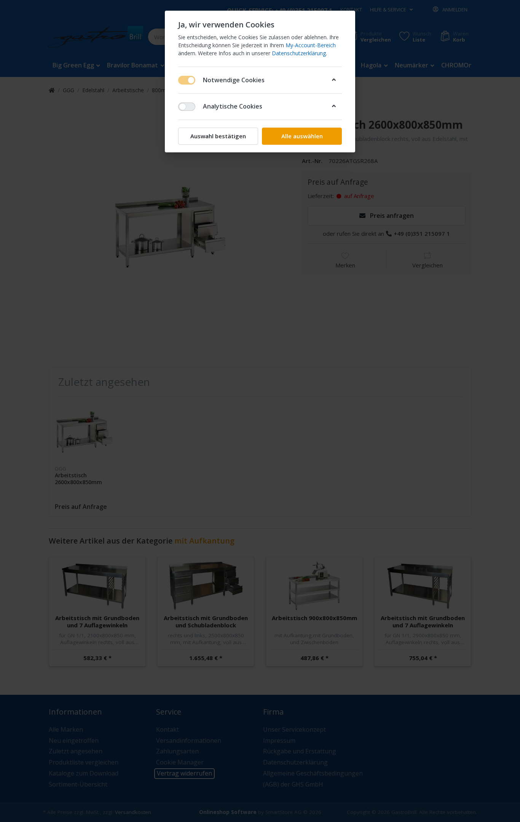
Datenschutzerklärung (299, 53)
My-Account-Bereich (311, 45)
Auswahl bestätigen (218, 136)
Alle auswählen (302, 136)
